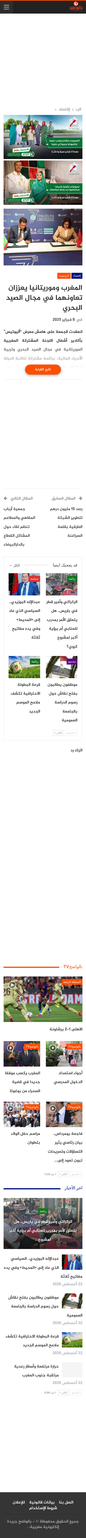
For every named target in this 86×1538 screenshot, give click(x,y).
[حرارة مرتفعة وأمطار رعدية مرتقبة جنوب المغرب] (72, 1370)
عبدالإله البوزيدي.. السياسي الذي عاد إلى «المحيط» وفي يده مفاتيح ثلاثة (43, 1267)
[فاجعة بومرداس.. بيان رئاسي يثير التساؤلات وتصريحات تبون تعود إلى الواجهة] (64, 1114)
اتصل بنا (66, 1502)
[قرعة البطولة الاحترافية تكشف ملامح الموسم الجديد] (24, 667)
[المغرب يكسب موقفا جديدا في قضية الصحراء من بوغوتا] (22, 1054)
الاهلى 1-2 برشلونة (65, 1029)
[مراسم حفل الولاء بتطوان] (22, 1114)
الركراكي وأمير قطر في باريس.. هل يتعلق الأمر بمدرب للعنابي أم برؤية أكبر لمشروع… (43, 1230)
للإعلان (19, 1502)
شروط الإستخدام (43, 1508)
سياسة (34, 578)
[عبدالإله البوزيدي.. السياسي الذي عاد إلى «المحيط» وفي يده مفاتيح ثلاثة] (24, 584)
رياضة (72, 578)
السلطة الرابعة (72, 982)
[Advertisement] (43, 60)
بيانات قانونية (42, 1502)
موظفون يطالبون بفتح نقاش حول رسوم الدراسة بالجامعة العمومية (45, 1306)
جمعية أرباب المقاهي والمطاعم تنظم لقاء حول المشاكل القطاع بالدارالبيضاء (19, 527)
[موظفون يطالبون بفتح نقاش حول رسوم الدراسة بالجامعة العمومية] (61, 667)
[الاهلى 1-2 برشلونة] (43, 999)
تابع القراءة (43, 369)
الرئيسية (64, 275)
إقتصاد (77, 275)
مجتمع (72, 661)
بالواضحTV (74, 1046)
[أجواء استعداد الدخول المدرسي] (64, 1054)
